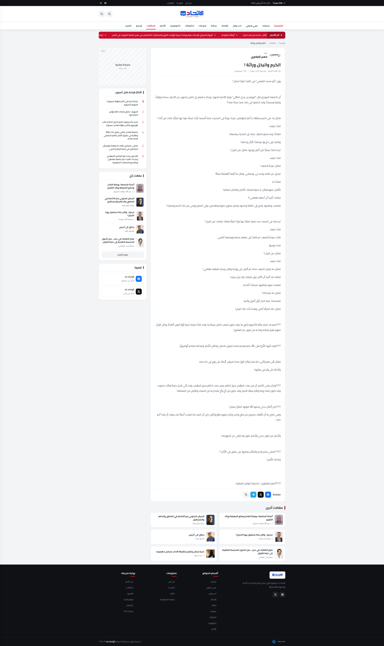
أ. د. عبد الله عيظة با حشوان (263, 523)
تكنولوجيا (175, 26)
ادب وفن (237, 26)
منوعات (202, 26)
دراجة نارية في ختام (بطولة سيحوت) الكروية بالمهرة (100, 35)
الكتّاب (172, 593)
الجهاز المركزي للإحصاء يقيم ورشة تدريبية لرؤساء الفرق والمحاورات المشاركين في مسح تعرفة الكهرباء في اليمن (181, 35)
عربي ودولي (252, 26)
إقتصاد (224, 26)
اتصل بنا (180, 3)
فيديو (139, 26)
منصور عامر (200, 538)
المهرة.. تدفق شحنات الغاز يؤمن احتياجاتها (123, 113)
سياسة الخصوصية (167, 599)
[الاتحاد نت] (192, 13)
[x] (101, 3)
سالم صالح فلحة (198, 523)
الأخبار (163, 26)
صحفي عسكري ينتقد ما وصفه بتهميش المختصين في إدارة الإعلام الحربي (120, 147)
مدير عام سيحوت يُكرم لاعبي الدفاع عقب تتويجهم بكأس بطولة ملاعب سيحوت (120, 123)
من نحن (188, 3)
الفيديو (130, 593)
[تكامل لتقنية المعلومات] (278, 642)
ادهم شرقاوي (259, 56)
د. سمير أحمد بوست (265, 538)
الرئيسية (278, 26)
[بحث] (109, 14)
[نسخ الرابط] (246, 495)
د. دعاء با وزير (199, 555)
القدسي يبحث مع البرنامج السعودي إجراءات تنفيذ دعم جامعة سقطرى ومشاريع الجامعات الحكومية (122, 159)
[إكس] (261, 495)
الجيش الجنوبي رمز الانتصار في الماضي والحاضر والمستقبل (181, 518)
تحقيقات (189, 26)
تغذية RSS (128, 611)
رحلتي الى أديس (196, 534)
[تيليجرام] (253, 495)
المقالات (170, 3)
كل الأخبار (129, 582)
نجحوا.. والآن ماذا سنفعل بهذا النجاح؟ (254, 534)
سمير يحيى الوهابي (265, 557)
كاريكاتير (129, 605)
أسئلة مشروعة (247, 35)
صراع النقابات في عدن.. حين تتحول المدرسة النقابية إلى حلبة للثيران (247, 551)
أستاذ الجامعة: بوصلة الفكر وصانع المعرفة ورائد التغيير (249, 518)
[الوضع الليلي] (102, 14)
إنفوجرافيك (128, 599)
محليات (266, 26)
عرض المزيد (122, 255)
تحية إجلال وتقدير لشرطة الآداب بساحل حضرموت (180, 551)
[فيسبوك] (268, 495)
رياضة (214, 26)
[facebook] (105, 3)
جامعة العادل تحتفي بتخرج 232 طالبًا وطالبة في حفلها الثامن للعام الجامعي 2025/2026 (121, 135)
